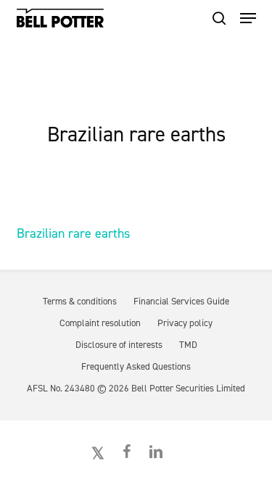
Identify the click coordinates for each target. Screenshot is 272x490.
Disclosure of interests (118, 345)
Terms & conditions (80, 301)
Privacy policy (185, 323)
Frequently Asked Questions (136, 366)
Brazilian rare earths (73, 233)
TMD (188, 345)
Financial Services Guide (181, 301)
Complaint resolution (100, 323)
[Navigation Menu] (248, 18)
